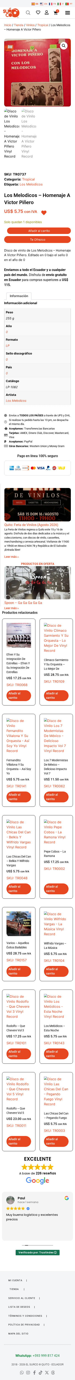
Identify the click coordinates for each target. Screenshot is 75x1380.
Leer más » (11, 556)
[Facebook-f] (34, 1373)
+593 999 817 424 (37, 1356)
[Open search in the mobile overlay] (28, 13)
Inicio (7, 25)
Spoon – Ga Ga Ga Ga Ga (23, 603)
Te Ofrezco (37, 239)
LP (7, 345)
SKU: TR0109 (56, 671)
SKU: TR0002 (56, 860)
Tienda (18, 25)
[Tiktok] (41, 1373)
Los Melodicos (31, 184)
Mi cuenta (15, 1280)
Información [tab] (19, 296)
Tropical (42, 25)
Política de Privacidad (24, 1324)
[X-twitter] (47, 1373)
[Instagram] (28, 1373)
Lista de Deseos (19, 1307)
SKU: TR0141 (18, 773)
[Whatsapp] (22, 1373)
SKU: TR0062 (56, 773)
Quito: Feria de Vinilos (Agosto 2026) (31, 525)
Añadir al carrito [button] (14, 695)
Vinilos (30, 25)
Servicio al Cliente (21, 1298)
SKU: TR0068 (18, 670)
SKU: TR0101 (18, 1034)
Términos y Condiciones (25, 1316)
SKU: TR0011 (18, 1117)
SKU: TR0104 (55, 952)
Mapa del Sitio (18, 1333)
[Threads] (53, 1373)
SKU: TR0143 (55, 1034)
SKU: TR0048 (18, 867)
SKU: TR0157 (18, 951)
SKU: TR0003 (56, 1122)
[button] (67, 13)
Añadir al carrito (39, 231)
